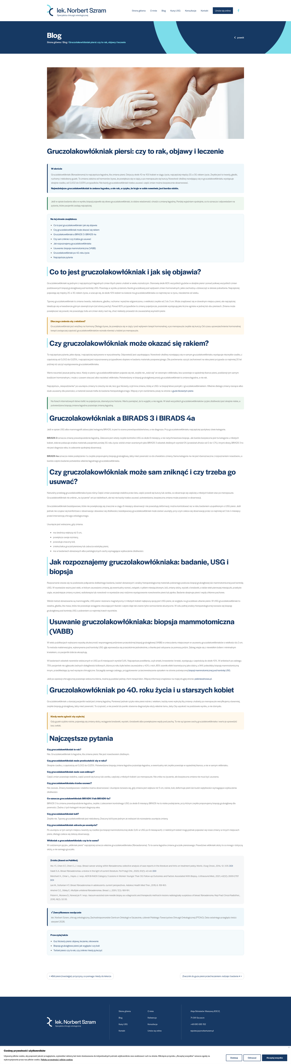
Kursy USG (175, 10)
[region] (145, 1055)
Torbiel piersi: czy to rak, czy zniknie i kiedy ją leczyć (78, 950)
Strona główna (139, 10)
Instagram (244, 10)
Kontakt (204, 10)
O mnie (153, 10)
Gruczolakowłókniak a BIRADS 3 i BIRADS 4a (75, 234)
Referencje (152, 1017)
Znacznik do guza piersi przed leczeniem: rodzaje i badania (210, 976)
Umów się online (223, 10)
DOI (231, 865)
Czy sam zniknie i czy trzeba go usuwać (72, 238)
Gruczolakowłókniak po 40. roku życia (71, 252)
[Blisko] (289, 1047)
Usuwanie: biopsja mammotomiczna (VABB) (75, 248)
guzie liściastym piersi (182, 390)
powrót (240, 37)
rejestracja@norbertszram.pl (202, 1030)
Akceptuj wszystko (274, 1057)
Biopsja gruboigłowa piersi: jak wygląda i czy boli (77, 945)
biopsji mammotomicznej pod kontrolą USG (209, 670)
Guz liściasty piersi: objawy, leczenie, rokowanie (76, 941)
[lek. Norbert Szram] (76, 10)
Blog (164, 10)
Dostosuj (234, 1057)
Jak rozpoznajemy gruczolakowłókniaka (72, 243)
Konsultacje (190, 10)
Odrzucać (252, 1057)
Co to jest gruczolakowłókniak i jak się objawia (75, 225)
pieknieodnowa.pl (203, 678)
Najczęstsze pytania (63, 257)
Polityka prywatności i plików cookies (57, 1059)
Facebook (238, 11)
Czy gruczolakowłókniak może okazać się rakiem (76, 229)
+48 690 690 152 (198, 1024)
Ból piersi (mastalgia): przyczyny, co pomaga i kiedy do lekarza (81, 976)
